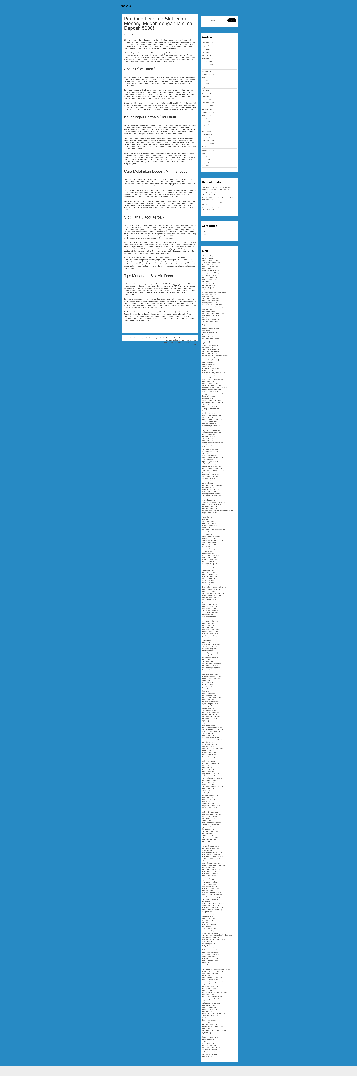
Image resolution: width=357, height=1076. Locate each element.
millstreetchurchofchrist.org (212, 997)
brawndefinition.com (209, 608)
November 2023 (208, 106)
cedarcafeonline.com (209, 275)
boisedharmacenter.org (210, 542)
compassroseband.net (210, 795)
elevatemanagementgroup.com (213, 1014)
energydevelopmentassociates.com (215, 394)
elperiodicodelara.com (210, 260)
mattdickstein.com (208, 833)
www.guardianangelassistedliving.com (216, 969)
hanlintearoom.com (209, 1007)
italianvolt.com (207, 440)
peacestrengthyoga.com (211, 863)
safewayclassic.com (209, 302)
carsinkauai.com (208, 994)
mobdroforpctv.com (209, 561)
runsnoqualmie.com (209, 884)
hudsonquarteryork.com (210, 960)
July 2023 (205, 118)
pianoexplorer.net (208, 941)
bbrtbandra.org (207, 326)
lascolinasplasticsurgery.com (212, 897)
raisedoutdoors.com (209, 421)
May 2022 (205, 163)
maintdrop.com (207, 334)
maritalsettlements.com (210, 712)
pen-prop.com (207, 850)
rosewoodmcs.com (209, 929)
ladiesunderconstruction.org (212, 379)
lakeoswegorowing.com (210, 1024)
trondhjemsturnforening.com (212, 971)
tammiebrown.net (208, 689)
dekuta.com (206, 922)
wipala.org (206, 547)
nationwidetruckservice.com (212, 748)
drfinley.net (206, 1018)
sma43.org (206, 901)
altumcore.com (207, 797)
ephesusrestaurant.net (210, 952)
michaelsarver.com (209, 487)
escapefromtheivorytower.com (213, 402)
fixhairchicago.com (209, 782)
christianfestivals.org (209, 699)
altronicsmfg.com (208, 288)
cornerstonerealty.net (210, 933)
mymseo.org (206, 1033)
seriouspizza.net (208, 793)
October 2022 (207, 147)
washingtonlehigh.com (210, 914)
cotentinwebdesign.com (210, 375)
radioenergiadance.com (210, 345)
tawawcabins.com (208, 434)
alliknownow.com (208, 591)
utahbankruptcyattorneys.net (212, 426)
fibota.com (206, 963)
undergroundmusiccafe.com (212, 1052)
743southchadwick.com (210, 404)
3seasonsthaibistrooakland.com (214, 530)
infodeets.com (207, 268)
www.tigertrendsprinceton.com (213, 852)
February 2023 (207, 134)
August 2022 (206, 153)
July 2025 (205, 46)
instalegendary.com (209, 311)
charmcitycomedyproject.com (212, 653)
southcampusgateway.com (211, 351)
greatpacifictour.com (209, 752)
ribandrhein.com (208, 517)
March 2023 (206, 131)
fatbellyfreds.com (208, 956)
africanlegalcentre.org (210, 631)
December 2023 (208, 103)
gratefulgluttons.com (209, 559)
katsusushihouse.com (210, 634)
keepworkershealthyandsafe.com (214, 313)
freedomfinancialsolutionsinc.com (214, 865)
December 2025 (208, 43)
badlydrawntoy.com (209, 835)
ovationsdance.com (209, 515)
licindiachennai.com (209, 264)
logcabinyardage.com (210, 827)
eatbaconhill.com (208, 290)
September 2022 (208, 150)
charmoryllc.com (208, 581)
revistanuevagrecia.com (211, 644)
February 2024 (207, 96)
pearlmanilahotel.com (210, 332)
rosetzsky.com (207, 640)
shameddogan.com (209, 818)
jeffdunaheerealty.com (210, 861)
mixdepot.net (207, 926)
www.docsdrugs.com (209, 886)
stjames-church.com (209, 646)
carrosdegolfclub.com (210, 392)
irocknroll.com (207, 428)
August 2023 (206, 115)
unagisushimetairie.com (211, 319)
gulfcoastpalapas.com (210, 812)
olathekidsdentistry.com (210, 464)
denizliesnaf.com (208, 784)
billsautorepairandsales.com (212, 977)
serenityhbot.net (208, 844)
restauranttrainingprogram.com (213, 502)
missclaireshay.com (209, 256)
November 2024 (208, 68)
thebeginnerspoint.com (210, 574)
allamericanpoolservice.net (212, 504)
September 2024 (208, 74)
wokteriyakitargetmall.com (211, 494)
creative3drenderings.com (211, 823)
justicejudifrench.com (210, 665)
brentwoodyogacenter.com (211, 905)
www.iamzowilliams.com (211, 937)
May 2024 (205, 87)
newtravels (126, 5)
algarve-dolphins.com (210, 704)
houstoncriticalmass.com (211, 585)
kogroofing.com (207, 341)
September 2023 (208, 112)
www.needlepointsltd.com (211, 893)
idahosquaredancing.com (211, 432)
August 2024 (206, 77)
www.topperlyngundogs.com (212, 856)
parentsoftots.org (208, 820)
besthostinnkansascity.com (212, 1047)
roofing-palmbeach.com (210, 409)
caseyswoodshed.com (210, 780)
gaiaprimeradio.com (209, 687)
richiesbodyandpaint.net (211, 262)
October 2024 (207, 71)
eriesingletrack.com (209, 455)
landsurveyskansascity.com (212, 878)
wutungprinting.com (209, 710)
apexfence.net (207, 1056)
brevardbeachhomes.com (211, 400)
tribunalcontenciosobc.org (211, 595)
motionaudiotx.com (209, 1039)
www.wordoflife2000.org (211, 430)
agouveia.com (207, 1028)
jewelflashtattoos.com (210, 322)
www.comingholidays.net (211, 576)
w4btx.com (206, 472)
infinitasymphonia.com (210, 629)
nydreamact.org (207, 317)
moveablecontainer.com (211, 368)
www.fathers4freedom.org (211, 854)
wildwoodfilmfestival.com (211, 358)
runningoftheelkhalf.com (211, 859)
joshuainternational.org (210, 846)
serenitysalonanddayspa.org (212, 273)
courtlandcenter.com (209, 759)
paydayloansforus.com (210, 298)
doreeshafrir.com (208, 651)
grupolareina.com (208, 370)
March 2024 (206, 93)
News (204, 231)
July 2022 (205, 156)
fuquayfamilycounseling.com (212, 1026)
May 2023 (205, 125)
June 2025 (206, 49)
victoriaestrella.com (209, 755)
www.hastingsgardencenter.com (214, 939)
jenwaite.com (207, 1011)
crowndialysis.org (208, 500)
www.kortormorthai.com (210, 871)
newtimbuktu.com (208, 285)
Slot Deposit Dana (166, 238)
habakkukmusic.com (209, 839)
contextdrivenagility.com (211, 657)
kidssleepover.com (209, 294)
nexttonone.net (207, 842)
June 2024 (206, 84)
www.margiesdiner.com (210, 888)
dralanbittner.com (208, 447)
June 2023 (206, 122)
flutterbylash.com (208, 1005)
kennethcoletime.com (210, 672)
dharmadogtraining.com (210, 1037)
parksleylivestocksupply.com (212, 540)
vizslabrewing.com (209, 445)
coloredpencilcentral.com (211, 415)
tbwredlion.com (207, 975)
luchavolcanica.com (209, 744)
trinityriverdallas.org (209, 525)
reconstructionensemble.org (212, 740)
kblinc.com (206, 453)
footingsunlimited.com (210, 882)
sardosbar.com (207, 438)
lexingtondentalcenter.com (212, 496)
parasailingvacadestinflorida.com (214, 999)
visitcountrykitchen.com (210, 702)
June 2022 (206, 159)
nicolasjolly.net (207, 627)
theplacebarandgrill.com (211, 767)
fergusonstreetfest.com (210, 984)
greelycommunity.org (209, 636)
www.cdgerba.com (209, 965)
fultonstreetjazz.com (209, 364)
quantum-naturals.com (210, 980)
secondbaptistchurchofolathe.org (214, 1030)
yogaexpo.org (207, 534)
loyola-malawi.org (208, 549)
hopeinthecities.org (209, 557)
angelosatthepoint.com (210, 774)
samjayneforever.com (210, 986)
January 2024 (207, 99)
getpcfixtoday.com (208, 324)
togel (204, 235)
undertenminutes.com (210, 279)
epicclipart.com (207, 330)
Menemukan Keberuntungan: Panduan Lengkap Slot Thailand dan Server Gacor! (154, 338)
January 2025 (207, 62)
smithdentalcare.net (209, 1050)
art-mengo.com (207, 685)
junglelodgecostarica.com (211, 697)
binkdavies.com (208, 614)
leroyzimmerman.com (210, 1016)
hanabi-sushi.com (208, 918)
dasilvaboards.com (209, 600)
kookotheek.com (208, 347)
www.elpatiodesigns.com (211, 958)
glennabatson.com (209, 602)
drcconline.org (207, 765)
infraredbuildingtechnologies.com (214, 387)
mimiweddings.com (209, 1045)
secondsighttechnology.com (212, 485)
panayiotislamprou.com (210, 349)
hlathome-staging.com (210, 491)
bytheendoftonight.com (210, 555)
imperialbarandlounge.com (212, 419)
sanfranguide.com (208, 578)
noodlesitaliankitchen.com (211, 315)
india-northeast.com (209, 406)
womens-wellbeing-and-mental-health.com (218, 511)
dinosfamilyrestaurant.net (211, 385)
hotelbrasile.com (208, 362)
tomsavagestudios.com (210, 508)
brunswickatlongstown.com (212, 676)
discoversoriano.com (209, 572)
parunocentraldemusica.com (212, 967)
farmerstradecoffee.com (210, 825)
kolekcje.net (206, 519)
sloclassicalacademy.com (211, 597)
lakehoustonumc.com (210, 837)
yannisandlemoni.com (210, 449)
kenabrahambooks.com (210, 619)
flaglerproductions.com (210, 606)
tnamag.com (206, 801)
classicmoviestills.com (210, 568)
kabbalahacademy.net (210, 477)
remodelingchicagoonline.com (213, 903)
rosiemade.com (207, 460)
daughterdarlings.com (210, 266)
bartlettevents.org (208, 366)
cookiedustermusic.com (210, 738)
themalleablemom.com (210, 670)
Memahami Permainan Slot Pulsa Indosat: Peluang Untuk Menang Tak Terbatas (218, 188)
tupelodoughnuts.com (210, 462)
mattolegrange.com (209, 695)
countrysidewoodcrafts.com (212, 305)
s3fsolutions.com (208, 398)
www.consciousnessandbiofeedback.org (217, 935)
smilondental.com (208, 479)
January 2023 (207, 137)
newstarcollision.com (210, 481)
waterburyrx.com (208, 769)
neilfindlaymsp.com (209, 761)
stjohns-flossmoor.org (210, 733)
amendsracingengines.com (212, 869)
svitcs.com (206, 791)
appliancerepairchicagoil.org (212, 307)
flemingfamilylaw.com (210, 1020)
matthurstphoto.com (209, 988)
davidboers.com (208, 829)
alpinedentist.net (208, 343)
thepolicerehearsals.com (211, 589)
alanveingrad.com (208, 706)
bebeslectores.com (209, 381)
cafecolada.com (208, 570)
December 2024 (208, 65)
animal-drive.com (208, 799)
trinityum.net (206, 946)
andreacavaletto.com (209, 538)
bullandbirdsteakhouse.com (212, 895)
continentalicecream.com (211, 610)
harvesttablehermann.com (211, 390)
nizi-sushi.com (207, 682)
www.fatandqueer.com (210, 873)
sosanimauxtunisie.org (210, 339)
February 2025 (207, 58)
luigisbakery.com (208, 916)
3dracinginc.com (208, 583)
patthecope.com (208, 789)
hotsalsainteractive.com (211, 271)
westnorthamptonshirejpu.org (213, 360)
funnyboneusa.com (209, 735)
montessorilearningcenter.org (213, 982)
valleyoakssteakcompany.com (213, 778)
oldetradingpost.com (209, 377)
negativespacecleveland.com (213, 723)
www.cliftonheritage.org (210, 899)
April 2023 (206, 128)
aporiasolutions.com (209, 808)
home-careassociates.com (211, 536)
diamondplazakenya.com (211, 973)
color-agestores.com (209, 544)
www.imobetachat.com (210, 831)
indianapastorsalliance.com (212, 776)
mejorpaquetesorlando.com (212, 468)
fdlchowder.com (208, 890)
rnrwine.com (206, 1022)
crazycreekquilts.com (210, 612)
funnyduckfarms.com (209, 1009)
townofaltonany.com (209, 718)
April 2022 (206, 166)
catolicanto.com (208, 521)
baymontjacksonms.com (211, 716)
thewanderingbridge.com (211, 668)
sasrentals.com (207, 483)
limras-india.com (208, 258)
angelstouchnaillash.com (211, 474)
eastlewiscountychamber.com (213, 593)
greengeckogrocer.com (210, 489)
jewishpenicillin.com (209, 506)
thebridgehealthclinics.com (212, 814)
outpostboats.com (208, 553)
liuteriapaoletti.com (209, 725)
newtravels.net (207, 296)
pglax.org (205, 721)
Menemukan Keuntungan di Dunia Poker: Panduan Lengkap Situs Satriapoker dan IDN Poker (179, 342)
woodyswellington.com (210, 954)
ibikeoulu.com (207, 659)
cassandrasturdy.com (210, 564)
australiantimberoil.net (210, 383)
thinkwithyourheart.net (210, 423)
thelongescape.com (209, 693)
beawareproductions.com (211, 655)
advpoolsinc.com (208, 772)
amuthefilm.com (208, 623)
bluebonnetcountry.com (210, 328)
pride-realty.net (207, 1001)
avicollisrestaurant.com (210, 763)
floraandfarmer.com (209, 396)
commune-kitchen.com (210, 621)
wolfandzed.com (208, 920)
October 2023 (207, 109)
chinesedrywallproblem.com (212, 729)
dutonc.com (206, 691)
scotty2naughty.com (209, 648)
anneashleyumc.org (209, 876)
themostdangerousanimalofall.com (214, 587)
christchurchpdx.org (209, 617)
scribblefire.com (208, 532)
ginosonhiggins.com (209, 708)
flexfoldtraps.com (208, 867)
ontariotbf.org (207, 309)
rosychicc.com (207, 551)
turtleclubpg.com (208, 750)
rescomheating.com (209, 1043)
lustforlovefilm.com (209, 625)
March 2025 (206, 55)
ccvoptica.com (207, 912)
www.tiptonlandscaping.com (212, 907)
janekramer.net (207, 680)
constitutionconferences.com (212, 786)
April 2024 (206, 90)
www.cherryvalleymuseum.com (213, 373)
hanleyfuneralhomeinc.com (212, 466)
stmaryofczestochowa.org (211, 663)
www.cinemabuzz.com (210, 924)
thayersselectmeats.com (211, 806)
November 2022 (208, 144)
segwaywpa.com (208, 810)
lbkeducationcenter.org (210, 523)
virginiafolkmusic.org (209, 513)
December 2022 (208, 141)
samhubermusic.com (209, 1054)
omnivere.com (207, 281)
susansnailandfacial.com (211, 848)
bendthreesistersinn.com (211, 731)
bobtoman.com (207, 336)
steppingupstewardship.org (212, 909)
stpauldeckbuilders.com (211, 880)
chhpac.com (206, 1035)
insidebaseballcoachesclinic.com (214, 992)
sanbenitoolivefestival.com (212, 566)
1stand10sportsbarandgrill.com (213, 470)
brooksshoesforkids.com (211, 803)
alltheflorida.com (208, 990)
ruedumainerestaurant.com (212, 638)
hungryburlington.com (210, 674)
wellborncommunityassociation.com (215, 356)
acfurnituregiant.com (209, 277)
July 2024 (205, 80)
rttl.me (204, 1041)
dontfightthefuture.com (210, 411)
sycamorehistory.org (209, 931)
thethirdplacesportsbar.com (212, 950)
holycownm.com (208, 746)
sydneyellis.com (208, 498)
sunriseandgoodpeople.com (212, 727)
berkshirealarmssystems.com (212, 443)
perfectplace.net (208, 527)
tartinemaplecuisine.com (211, 678)
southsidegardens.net (210, 943)
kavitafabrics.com (208, 742)
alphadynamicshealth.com (211, 1003)
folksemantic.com (208, 436)
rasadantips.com (208, 283)
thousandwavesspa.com (211, 757)
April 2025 (206, 52)
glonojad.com (207, 642)
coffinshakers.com (208, 661)
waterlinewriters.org (209, 816)
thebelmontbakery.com (210, 300)
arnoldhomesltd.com (209, 413)
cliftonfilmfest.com (208, 417)
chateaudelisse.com (209, 353)
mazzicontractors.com (210, 948)
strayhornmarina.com (210, 604)
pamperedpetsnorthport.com (212, 457)
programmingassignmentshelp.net (214, 292)
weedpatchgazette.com (210, 451)
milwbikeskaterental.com (211, 714)
